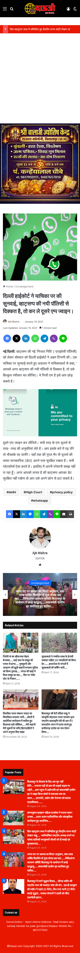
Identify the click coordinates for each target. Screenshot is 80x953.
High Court (34, 492)
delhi (12, 492)
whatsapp (40, 500)
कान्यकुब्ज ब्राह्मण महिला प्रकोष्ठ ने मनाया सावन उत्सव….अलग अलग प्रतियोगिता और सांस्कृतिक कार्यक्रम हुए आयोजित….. (49, 816)
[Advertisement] (40, 81)
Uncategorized (24, 286)
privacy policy (62, 492)
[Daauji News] (40, 8)
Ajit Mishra (13, 321)
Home (9, 286)
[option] (40, 594)
